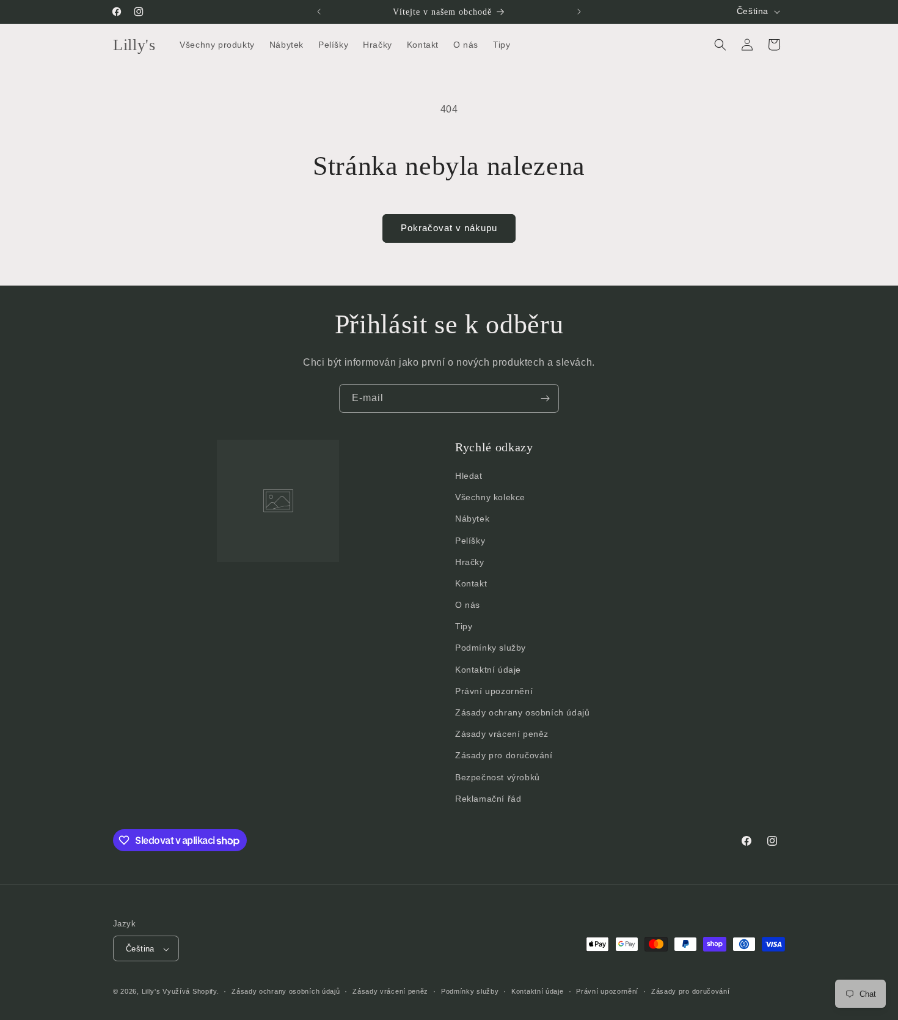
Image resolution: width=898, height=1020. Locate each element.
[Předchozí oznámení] (318, 11)
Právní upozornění (494, 691)
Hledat (469, 476)
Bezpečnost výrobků (497, 777)
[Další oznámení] (579, 11)
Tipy (463, 626)
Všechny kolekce (490, 497)
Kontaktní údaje (488, 669)
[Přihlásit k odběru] (544, 398)
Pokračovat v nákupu (449, 228)
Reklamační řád (488, 799)
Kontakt (471, 583)
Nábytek (472, 518)
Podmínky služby (490, 648)
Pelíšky (470, 540)
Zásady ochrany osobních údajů (522, 712)
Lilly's (151, 992)
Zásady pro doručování (504, 756)
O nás (467, 605)
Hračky (469, 562)
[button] (720, 44)
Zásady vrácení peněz (502, 734)
